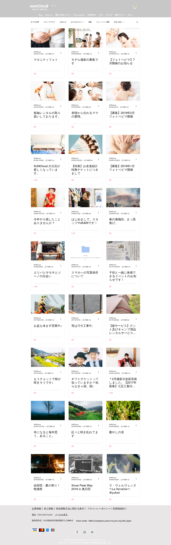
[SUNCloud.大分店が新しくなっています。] (48, 144)
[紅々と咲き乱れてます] (85, 410)
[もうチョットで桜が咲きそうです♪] (48, 357)
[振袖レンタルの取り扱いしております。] (48, 91)
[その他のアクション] (61, 52)
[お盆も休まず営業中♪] (48, 304)
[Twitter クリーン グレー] (92, 532)
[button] (134, 7)
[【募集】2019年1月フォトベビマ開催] (123, 144)
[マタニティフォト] (48, 38)
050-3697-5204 (45, 515)
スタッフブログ (49, 22)
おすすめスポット (77, 22)
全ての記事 (35, 22)
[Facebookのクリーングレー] (77, 532)
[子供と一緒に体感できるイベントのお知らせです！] (123, 250)
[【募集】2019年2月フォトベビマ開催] (123, 91)
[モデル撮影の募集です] (85, 38)
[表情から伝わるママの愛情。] (85, 91)
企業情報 (36, 508)
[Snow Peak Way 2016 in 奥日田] (85, 463)
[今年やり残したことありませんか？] (48, 197)
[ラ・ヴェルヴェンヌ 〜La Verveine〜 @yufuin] (123, 463)
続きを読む (118, 22)
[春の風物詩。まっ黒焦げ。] (123, 197)
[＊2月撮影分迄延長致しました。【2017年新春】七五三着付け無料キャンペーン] (123, 357)
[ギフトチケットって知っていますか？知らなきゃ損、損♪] (85, 357)
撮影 (90, 22)
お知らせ (63, 22)
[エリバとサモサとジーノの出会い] (48, 250)
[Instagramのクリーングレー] (85, 532)
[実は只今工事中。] (85, 304)
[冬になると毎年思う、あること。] (48, 410)
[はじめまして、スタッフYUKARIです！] (85, 197)
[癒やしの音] (123, 410)
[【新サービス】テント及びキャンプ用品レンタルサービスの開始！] (123, 304)
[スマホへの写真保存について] (85, 250)
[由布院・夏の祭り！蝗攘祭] (48, 463)
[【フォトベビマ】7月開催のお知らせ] (123, 38)
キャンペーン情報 (102, 22)
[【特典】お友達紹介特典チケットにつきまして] (85, 144)
